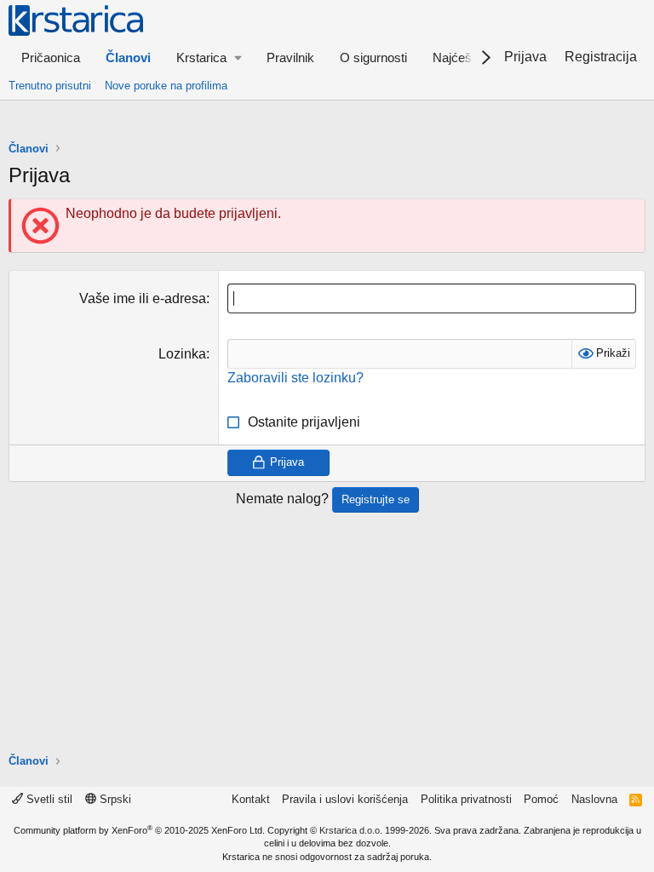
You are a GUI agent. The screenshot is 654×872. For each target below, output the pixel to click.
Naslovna (594, 799)
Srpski (113, 799)
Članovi (128, 57)
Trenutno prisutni (50, 85)
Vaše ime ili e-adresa (142, 298)
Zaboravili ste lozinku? (295, 377)
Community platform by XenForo (139, 830)
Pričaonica (50, 57)
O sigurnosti (373, 57)
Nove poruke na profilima (166, 85)
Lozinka (182, 354)
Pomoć (541, 799)
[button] (209, 57)
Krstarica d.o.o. (350, 830)
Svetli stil (47, 799)
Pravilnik (290, 57)
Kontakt (251, 799)
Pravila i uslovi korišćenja (345, 799)
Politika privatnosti (466, 799)
